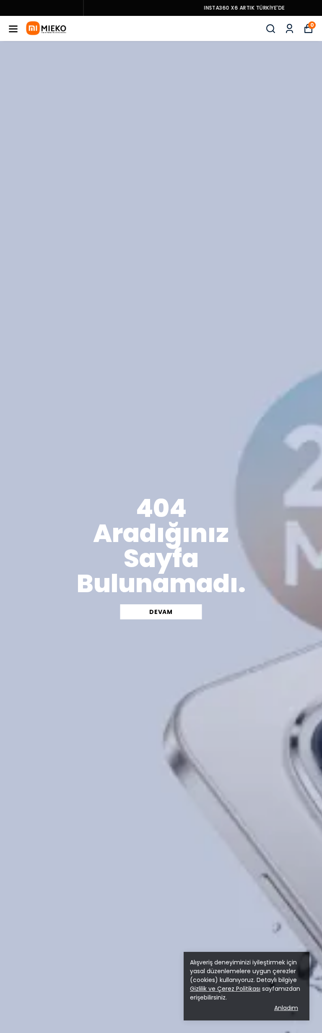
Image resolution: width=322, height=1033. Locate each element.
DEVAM (161, 612)
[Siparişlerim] (289, 28)
